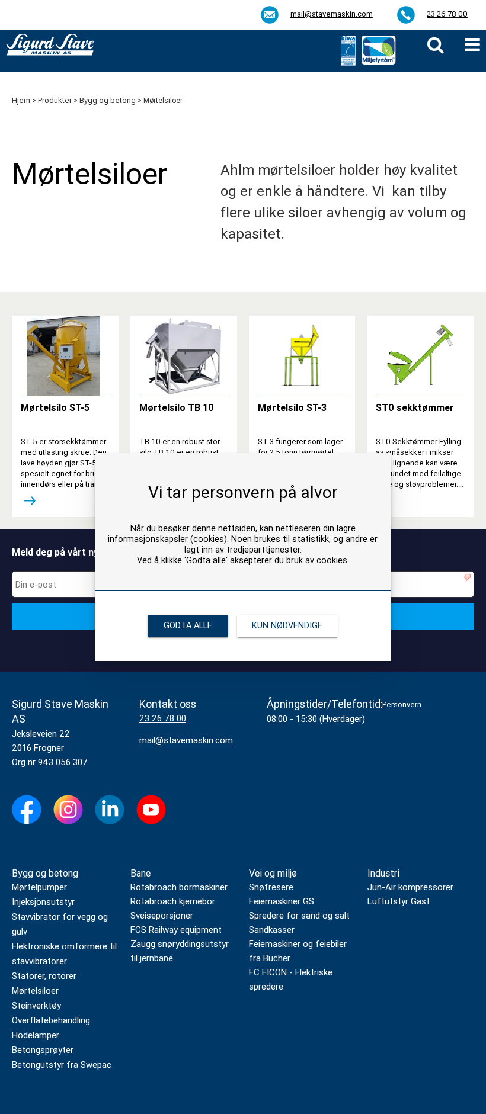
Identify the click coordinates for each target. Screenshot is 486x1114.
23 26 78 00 (447, 13)
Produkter (55, 100)
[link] (435, 45)
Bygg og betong (45, 873)
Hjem (21, 100)
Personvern (401, 704)
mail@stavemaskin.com (331, 13)
